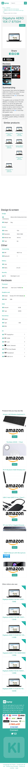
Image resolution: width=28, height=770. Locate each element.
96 (15, 110)
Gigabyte (8, 7)
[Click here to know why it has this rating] (22, 287)
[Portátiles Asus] (19, 718)
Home (3, 7)
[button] (4, 37)
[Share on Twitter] (13, 54)
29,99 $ (15, 520)
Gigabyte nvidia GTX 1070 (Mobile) (11, 9)
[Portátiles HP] (7, 715)
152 (15, 95)
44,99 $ (15, 547)
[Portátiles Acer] (13, 718)
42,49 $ (15, 575)
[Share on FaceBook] (10, 54)
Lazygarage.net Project (9, 764)
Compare (22, 25)
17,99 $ (15, 492)
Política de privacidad (12, 766)
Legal (16, 768)
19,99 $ (15, 464)
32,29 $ (15, 436)
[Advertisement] (14, 193)
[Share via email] (15, 54)
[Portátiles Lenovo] (6, 721)
